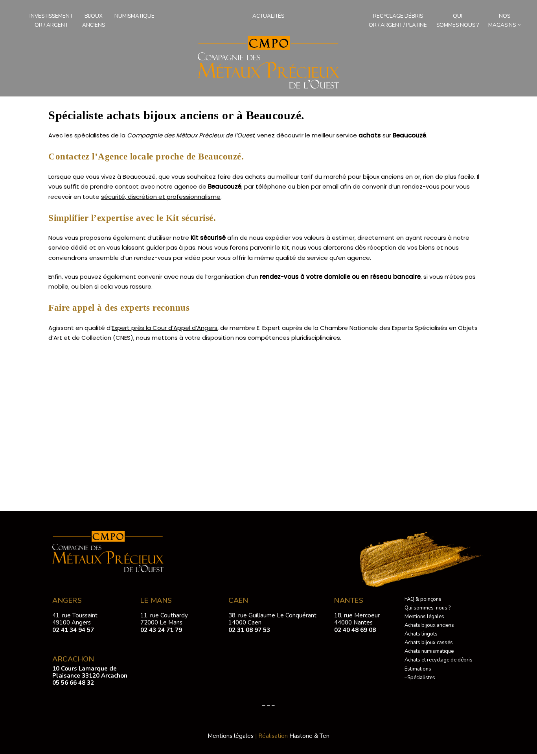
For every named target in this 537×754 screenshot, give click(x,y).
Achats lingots (421, 633)
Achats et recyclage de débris (439, 659)
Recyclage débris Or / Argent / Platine (398, 20)
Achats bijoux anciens (429, 625)
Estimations (418, 668)
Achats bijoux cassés (429, 642)
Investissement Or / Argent (51, 20)
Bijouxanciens (93, 20)
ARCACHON (73, 659)
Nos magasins (502, 20)
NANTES (348, 600)
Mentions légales (424, 616)
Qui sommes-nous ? (428, 607)
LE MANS (156, 600)
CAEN (238, 600)
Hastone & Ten (309, 736)
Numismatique (134, 16)
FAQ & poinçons (423, 599)
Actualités (268, 16)
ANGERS (67, 600)
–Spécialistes (420, 677)
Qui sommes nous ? (457, 20)
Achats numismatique (429, 651)
